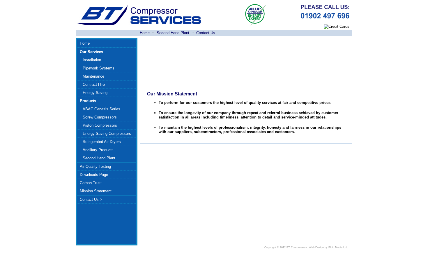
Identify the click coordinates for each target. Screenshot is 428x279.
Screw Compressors (100, 117)
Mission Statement (96, 191)
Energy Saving (95, 92)
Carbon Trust (91, 183)
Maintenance (93, 76)
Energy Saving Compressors (107, 133)
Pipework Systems (98, 68)
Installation (92, 60)
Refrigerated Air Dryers (102, 142)
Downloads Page (94, 174)
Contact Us (205, 33)
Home (145, 33)
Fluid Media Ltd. (338, 247)
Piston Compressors (100, 125)
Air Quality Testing (95, 166)
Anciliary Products (98, 150)
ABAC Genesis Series (101, 109)
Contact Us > (91, 199)
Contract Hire (94, 84)
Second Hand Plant (173, 33)
